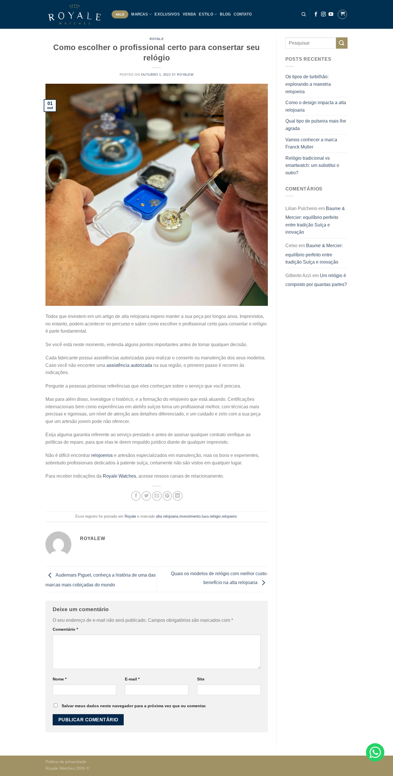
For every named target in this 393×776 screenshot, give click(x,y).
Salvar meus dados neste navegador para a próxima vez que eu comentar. (134, 705)
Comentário (65, 629)
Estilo (206, 14)
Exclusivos (167, 14)
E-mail (132, 679)
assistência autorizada (129, 365)
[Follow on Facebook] (316, 14)
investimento (190, 516)
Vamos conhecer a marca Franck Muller (311, 143)
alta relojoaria (167, 516)
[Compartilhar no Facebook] (136, 496)
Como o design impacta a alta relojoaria (315, 106)
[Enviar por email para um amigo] (157, 496)
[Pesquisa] (304, 14)
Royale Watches (119, 476)
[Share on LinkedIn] (177, 496)
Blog (225, 14)
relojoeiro (229, 516)
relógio (215, 516)
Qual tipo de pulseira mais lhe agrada (315, 125)
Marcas (139, 14)
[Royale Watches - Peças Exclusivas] (74, 14)
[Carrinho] (342, 14)
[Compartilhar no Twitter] (146, 496)
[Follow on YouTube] (331, 14)
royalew (185, 74)
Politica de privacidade (65, 761)
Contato (243, 14)
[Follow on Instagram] (323, 14)
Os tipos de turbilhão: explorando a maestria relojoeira (308, 84)
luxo (205, 516)
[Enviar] (342, 43)
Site (201, 679)
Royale (156, 39)
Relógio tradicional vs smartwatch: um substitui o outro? (312, 165)
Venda (189, 14)
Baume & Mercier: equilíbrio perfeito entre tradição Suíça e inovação (315, 220)
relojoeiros (101, 455)
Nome (59, 679)
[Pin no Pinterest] (167, 496)
